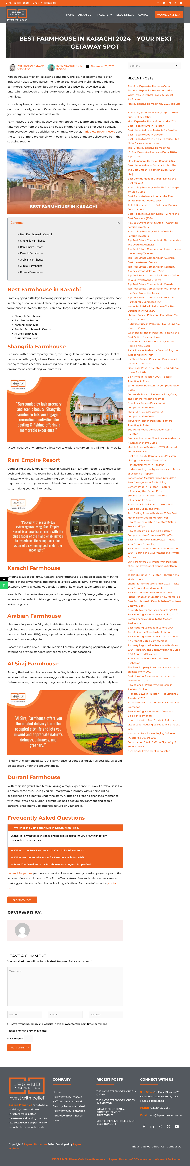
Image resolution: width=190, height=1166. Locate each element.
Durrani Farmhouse (31, 272)
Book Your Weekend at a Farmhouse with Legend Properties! (52, 864)
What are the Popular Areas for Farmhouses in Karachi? (49, 857)
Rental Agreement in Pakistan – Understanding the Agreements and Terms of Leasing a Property (154, 469)
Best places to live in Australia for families (153, 130)
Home (70, 14)
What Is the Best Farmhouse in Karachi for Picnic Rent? (49, 850)
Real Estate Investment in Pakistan (149, 751)
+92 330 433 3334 (160, 1107)
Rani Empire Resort (31, 247)
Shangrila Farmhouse (32, 240)
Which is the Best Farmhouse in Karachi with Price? (46, 827)
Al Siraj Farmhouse (31, 265)
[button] (118, 223)
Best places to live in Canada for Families (152, 165)
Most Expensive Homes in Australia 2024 (152, 121)
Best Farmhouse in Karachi (36, 234)
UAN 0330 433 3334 (168, 14)
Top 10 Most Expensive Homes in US (149, 147)
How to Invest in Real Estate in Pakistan (152, 720)
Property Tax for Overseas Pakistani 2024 (152, 610)
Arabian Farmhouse (31, 259)
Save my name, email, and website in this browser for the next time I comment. (59, 1024)
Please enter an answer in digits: (27, 1030)
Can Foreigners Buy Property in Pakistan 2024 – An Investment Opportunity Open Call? (152, 566)
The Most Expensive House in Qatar (149, 86)
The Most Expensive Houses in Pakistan (152, 90)
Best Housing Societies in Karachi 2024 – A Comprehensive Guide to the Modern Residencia (153, 619)
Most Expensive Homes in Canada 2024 (152, 161)
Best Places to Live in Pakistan (146, 125)
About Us (84, 14)
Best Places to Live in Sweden (146, 134)
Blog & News (125, 14)
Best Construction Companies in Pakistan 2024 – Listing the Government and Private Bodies (154, 553)
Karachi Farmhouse (31, 253)
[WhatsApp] (4, 585)
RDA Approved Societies (142, 654)
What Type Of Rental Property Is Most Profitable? (110, 1112)
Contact (144, 14)
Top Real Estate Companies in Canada (151, 284)
